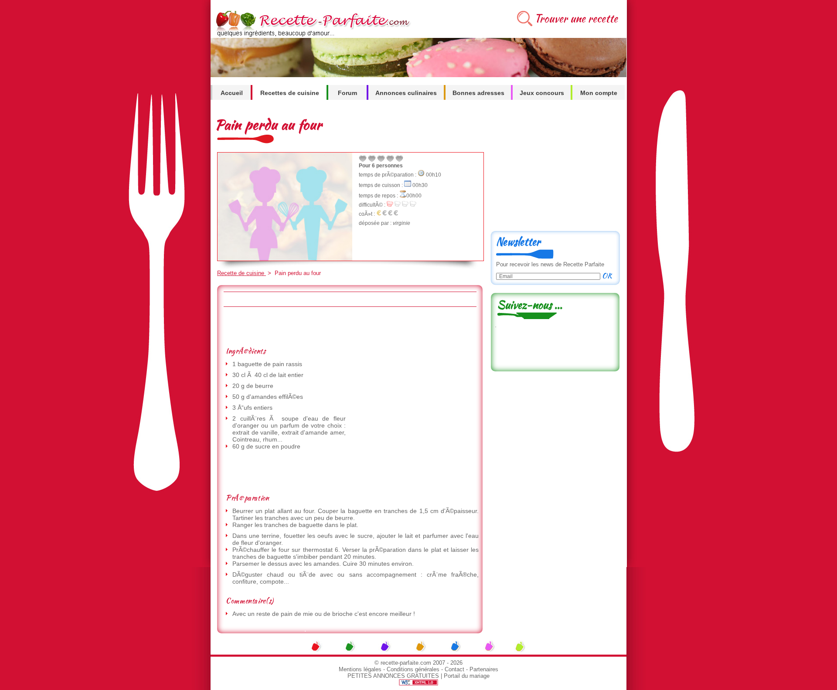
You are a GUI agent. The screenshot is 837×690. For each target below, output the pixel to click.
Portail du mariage (467, 676)
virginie (401, 223)
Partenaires (484, 669)
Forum (347, 92)
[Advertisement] (350, 326)
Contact (454, 669)
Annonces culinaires (406, 92)
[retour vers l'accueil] (311, 35)
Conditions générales (413, 669)
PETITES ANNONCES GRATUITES (393, 676)
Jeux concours (542, 92)
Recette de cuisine (241, 273)
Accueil (232, 92)
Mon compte (598, 92)
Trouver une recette (576, 18)
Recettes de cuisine (289, 92)
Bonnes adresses (478, 92)
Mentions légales (360, 669)
